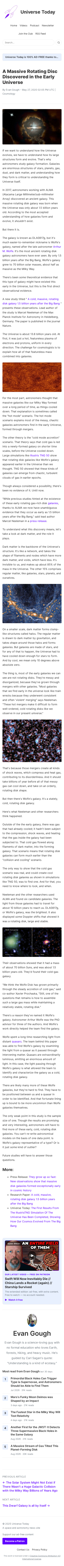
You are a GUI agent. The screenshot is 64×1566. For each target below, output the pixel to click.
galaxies (53, 503)
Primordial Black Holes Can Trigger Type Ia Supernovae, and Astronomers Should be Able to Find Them (36, 1382)
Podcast (34, 25)
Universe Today (38, 12)
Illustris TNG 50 (39, 455)
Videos (23, 25)
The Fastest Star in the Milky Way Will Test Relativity (35, 1413)
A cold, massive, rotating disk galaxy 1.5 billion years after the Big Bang (32, 1199)
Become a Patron (15, 1541)
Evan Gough (13, 89)
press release (38, 521)
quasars (16, 1041)
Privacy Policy (39, 1549)
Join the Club (25, 33)
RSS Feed (40, 33)
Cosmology (8, 93)
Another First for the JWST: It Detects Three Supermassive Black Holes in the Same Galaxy (35, 1430)
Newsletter (48, 25)
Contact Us (23, 1549)
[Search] (59, 42)
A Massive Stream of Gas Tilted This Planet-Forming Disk (34, 1447)
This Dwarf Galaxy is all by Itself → (26, 1505)
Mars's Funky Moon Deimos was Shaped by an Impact (32, 1398)
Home (13, 25)
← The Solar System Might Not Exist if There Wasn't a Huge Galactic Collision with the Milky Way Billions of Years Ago (30, 1486)
